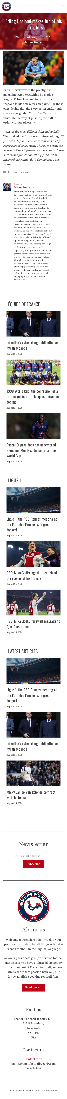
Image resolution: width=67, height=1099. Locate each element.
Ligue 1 (14, 480)
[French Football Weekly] (6, 6)
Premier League (19, 172)
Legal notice (50, 1090)
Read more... (33, 987)
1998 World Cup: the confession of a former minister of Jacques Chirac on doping (33, 396)
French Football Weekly (30, 1090)
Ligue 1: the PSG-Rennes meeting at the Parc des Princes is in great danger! (32, 524)
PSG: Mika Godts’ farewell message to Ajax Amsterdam (33, 623)
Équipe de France (24, 304)
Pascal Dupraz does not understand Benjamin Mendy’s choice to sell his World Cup (31, 450)
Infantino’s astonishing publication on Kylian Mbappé (33, 345)
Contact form (33, 1059)
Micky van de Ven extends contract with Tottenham (31, 794)
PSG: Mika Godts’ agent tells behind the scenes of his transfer (32, 575)
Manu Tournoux (25, 187)
